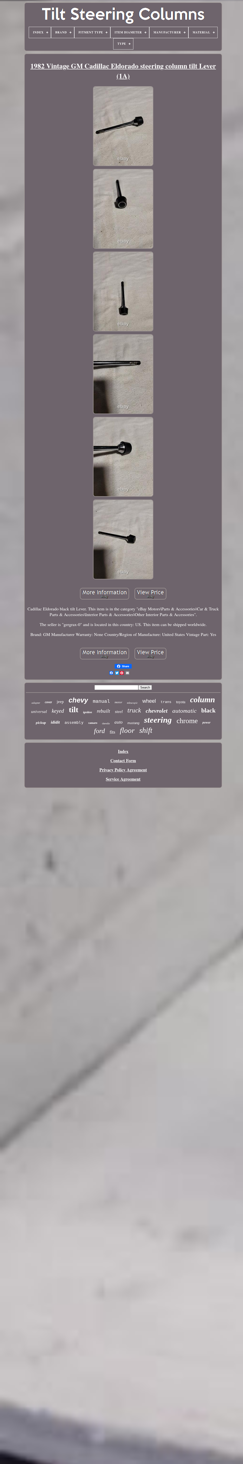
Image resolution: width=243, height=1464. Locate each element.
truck (134, 710)
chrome (187, 721)
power (206, 722)
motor (118, 702)
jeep (60, 701)
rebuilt (103, 711)
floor (127, 730)
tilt (73, 709)
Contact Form (123, 760)
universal (39, 711)
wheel (149, 701)
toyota (180, 702)
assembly (74, 722)
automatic (184, 710)
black (208, 710)
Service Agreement (123, 779)
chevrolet (157, 711)
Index (123, 751)
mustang (133, 723)
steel (119, 711)
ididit (55, 722)
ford (99, 730)
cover (48, 702)
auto (118, 722)
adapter (36, 702)
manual (101, 701)
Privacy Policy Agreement (123, 770)
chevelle (106, 723)
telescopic (132, 702)
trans (166, 702)
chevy (78, 700)
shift (145, 730)
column (202, 699)
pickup (41, 723)
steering (158, 720)
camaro (92, 723)
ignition (87, 712)
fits (112, 732)
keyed (58, 711)
